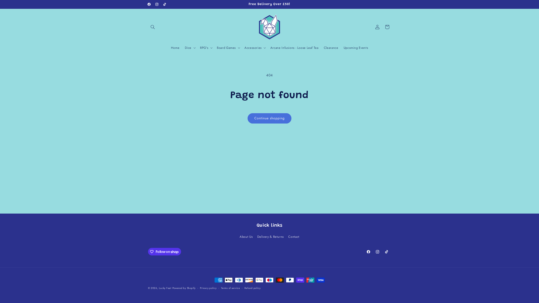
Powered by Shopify (184, 288)
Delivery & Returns (270, 236)
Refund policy (252, 288)
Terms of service (230, 288)
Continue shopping (269, 118)
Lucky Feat (165, 288)
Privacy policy (208, 288)
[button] (153, 27)
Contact (293, 236)
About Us (246, 236)
